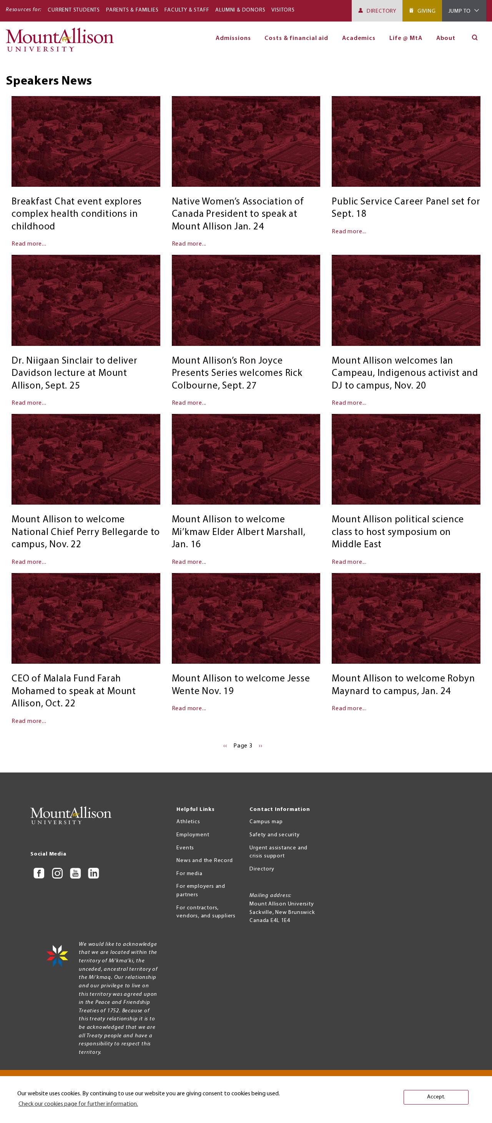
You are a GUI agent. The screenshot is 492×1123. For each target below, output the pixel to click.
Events (185, 848)
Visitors (282, 10)
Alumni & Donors (240, 10)
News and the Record (204, 861)
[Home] (63, 43)
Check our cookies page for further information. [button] (78, 1104)
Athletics (188, 822)
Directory (381, 11)
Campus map (266, 822)
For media (189, 874)
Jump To (460, 11)
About (446, 38)
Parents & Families (132, 10)
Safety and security (274, 835)
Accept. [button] (436, 1097)
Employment (192, 835)
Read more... (29, 244)
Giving (426, 11)
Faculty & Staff (187, 10)
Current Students (74, 10)
